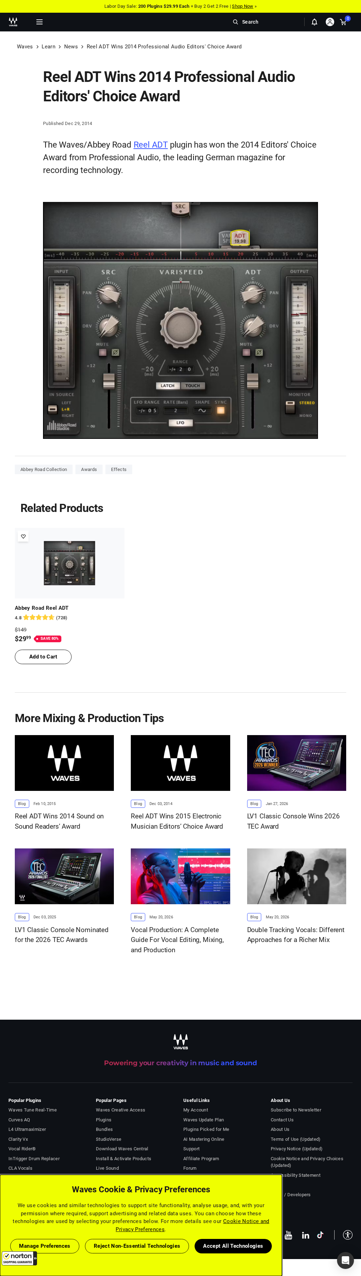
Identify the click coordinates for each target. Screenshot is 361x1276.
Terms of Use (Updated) (296, 1139)
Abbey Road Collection (43, 469)
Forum (190, 1168)
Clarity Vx (18, 1139)
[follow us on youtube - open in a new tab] (288, 1235)
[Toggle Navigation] (39, 22)
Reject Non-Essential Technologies (137, 1246)
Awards (89, 469)
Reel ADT (151, 145)
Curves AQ (19, 1119)
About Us (280, 1129)
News (71, 46)
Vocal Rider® (22, 1148)
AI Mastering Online (204, 1139)
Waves (25, 46)
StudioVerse (108, 1139)
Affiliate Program (201, 1158)
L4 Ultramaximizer (27, 1129)
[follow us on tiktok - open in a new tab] (320, 1235)
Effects (119, 469)
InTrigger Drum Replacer (34, 1158)
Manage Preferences (44, 1246)
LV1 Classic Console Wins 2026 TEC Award (293, 821)
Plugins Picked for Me (206, 1129)
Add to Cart (43, 657)
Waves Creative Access (120, 1110)
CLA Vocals (20, 1168)
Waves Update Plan (203, 1119)
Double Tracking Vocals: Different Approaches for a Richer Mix (295, 935)
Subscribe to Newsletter (296, 1110)
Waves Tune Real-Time (32, 1110)
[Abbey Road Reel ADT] (69, 563)
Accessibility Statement (295, 1175)
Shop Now (242, 6)
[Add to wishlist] (23, 536)
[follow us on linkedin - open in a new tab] (305, 1235)
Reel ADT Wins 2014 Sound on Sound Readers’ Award (59, 821)
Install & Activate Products (123, 1158)
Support (191, 1148)
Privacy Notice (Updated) (297, 1148)
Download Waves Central (122, 1148)
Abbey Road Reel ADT (42, 608)
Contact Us (282, 1119)
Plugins (103, 1119)
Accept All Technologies (233, 1246)
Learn (48, 46)
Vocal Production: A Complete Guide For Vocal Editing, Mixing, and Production (177, 940)
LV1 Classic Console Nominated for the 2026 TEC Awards (62, 935)
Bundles (104, 1129)
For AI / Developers (291, 1194)
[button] (19, 1258)
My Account (195, 1110)
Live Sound (107, 1168)
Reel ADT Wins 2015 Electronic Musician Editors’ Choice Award (177, 821)
